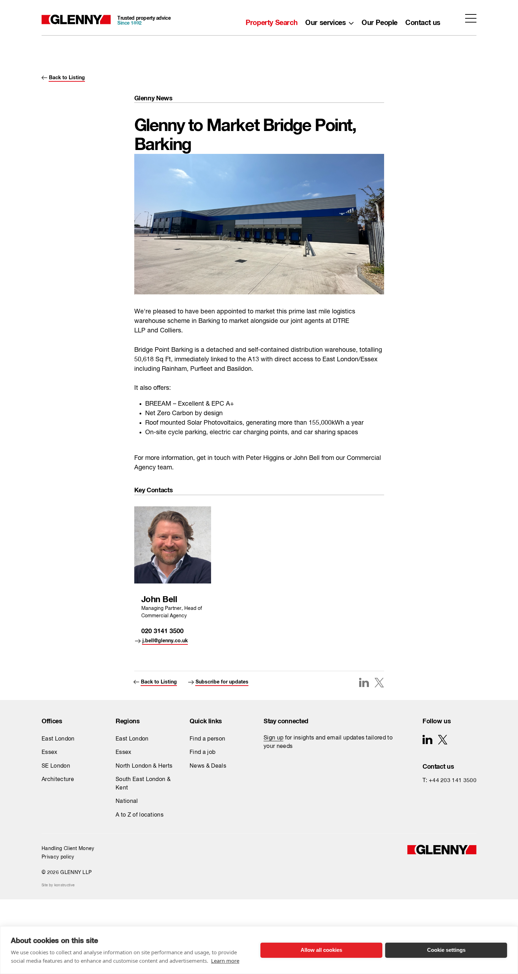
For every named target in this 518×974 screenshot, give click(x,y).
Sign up (273, 738)
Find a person (207, 739)
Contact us (422, 20)
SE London (56, 766)
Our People (379, 20)
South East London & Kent (143, 784)
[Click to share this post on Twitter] (379, 683)
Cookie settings (446, 950)
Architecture (58, 779)
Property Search (271, 20)
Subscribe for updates (222, 680)
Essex (49, 752)
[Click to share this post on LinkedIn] (364, 682)
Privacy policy (58, 857)
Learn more (225, 960)
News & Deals (208, 766)
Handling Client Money (68, 848)
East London (58, 739)
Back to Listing (67, 76)
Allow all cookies (321, 950)
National (127, 801)
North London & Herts (144, 766)
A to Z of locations (140, 815)
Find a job (202, 752)
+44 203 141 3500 (452, 780)
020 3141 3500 (162, 629)
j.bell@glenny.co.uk (165, 639)
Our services (325, 20)
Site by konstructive (58, 885)
